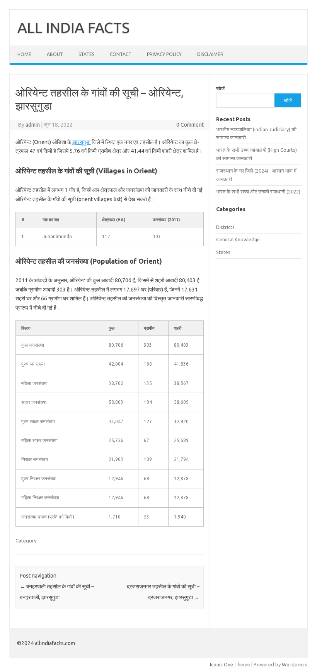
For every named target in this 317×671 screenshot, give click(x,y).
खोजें (220, 88)
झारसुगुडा (81, 142)
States (86, 54)
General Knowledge (238, 239)
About (55, 54)
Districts (225, 227)
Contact (120, 54)
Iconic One (221, 664)
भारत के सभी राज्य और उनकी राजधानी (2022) (258, 191)
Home (24, 54)
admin (33, 125)
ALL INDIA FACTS (73, 27)
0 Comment (190, 125)
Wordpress (294, 664)
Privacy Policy (164, 54)
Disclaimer (210, 54)
